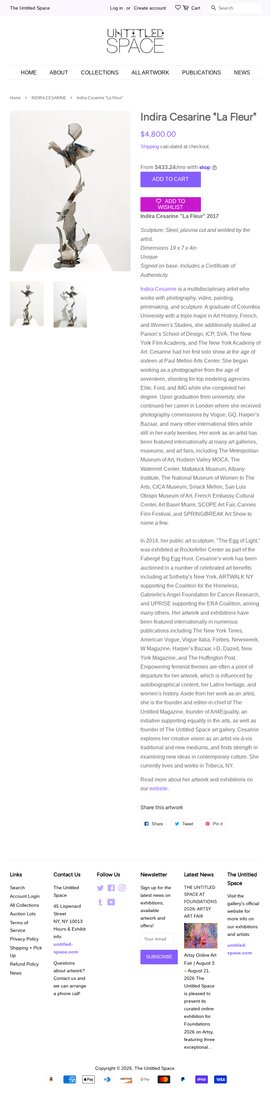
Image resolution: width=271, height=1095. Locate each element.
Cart (195, 8)
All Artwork (150, 72)
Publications (201, 72)
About (59, 72)
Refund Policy (24, 964)
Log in (116, 8)
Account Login (25, 896)
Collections (100, 72)
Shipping (149, 146)
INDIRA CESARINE (48, 98)
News (242, 72)
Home (29, 72)
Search (17, 887)
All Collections (24, 905)
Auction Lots (23, 913)
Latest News (198, 874)
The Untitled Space (30, 8)
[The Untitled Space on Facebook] (111, 889)
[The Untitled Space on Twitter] (100, 889)
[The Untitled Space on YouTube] (111, 903)
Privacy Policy (24, 939)
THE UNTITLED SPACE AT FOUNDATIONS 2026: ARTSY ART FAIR (200, 902)
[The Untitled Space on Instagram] (122, 889)
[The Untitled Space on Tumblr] (100, 903)
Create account (150, 8)
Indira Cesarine (158, 289)
